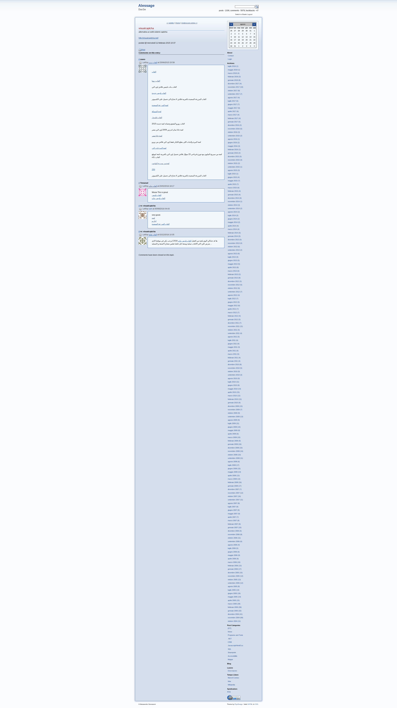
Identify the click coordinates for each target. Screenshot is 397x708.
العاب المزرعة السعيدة (161, 224)
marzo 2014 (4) (233, 229)
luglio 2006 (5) (233, 548)
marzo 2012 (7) (233, 312)
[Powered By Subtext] (233, 699)
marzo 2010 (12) (234, 396)
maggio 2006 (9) (234, 555)
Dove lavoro (232, 671)
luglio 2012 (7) (233, 298)
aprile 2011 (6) (233, 351)
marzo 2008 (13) (234, 479)
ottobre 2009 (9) (234, 413)
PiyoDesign (239, 704)
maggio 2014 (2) (234, 222)
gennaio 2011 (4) (234, 361)
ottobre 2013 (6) (234, 247)
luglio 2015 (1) (233, 174)
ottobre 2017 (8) (234, 91)
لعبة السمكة (156, 111)
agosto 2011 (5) (234, 337)
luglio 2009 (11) (233, 423)
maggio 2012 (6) (234, 305)
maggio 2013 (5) (234, 264)
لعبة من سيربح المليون (160, 163)
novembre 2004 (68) (235, 618)
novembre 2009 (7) (235, 410)
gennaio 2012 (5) (234, 319)
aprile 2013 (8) (233, 267)
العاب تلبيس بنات (158, 198)
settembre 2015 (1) (235, 167)
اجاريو (154, 221)
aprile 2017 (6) (233, 111)
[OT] (229, 628)
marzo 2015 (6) (233, 188)
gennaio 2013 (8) (234, 278)
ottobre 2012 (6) (234, 288)
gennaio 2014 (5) (234, 236)
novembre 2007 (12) (235, 493)
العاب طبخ (153, 235)
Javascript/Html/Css (235, 645)
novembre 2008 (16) (235, 451)
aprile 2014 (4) (233, 226)
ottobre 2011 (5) (234, 330)
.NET (230, 639)
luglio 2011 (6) (233, 340)
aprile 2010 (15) (234, 392)
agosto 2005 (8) (234, 586)
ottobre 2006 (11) (234, 538)
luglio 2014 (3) (233, 215)
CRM (230, 642)
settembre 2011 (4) (235, 333)
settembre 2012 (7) (235, 292)
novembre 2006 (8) (235, 534)
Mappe (230, 659)
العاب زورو (153, 62)
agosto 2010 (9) (234, 378)
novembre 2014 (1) (235, 201)
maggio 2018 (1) (234, 70)
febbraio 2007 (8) (234, 524)
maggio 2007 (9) (234, 514)
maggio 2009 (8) (234, 430)
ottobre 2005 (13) (234, 580)
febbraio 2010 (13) (235, 399)
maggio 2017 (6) (234, 108)
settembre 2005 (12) (235, 583)
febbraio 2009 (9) (234, 441)
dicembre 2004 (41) (235, 614)
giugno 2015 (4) (234, 177)
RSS (229, 692)
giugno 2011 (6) (233, 344)
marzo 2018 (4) (233, 73)
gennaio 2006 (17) (234, 569)
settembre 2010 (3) (235, 375)
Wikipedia (231, 685)
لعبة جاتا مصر (157, 136)
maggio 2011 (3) (234, 347)
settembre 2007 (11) (235, 500)
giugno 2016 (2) (234, 142)
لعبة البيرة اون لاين (159, 148)
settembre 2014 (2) (235, 208)
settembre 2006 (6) (235, 541)
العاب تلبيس (156, 195)
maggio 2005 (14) (234, 597)
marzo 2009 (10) (234, 437)
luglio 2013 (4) (233, 257)
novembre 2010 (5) (235, 368)
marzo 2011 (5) (233, 354)
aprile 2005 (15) (234, 600)
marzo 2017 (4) (233, 115)
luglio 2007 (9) (233, 507)
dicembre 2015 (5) (235, 156)
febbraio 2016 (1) (234, 149)
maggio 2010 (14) (234, 389)
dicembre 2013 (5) (235, 240)
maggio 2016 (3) (234, 146)
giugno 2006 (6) (234, 552)
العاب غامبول (157, 117)
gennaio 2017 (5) (234, 122)
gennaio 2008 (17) (234, 486)
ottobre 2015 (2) (234, 163)
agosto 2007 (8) (234, 503)
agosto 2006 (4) (234, 545)
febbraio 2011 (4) (234, 358)
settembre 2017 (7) (235, 94)
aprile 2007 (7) (233, 517)
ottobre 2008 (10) (234, 455)
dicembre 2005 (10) (235, 573)
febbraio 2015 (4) (234, 191)
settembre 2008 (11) (235, 458)
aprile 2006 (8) (233, 559)
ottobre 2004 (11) (234, 621)
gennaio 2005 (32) (234, 611)
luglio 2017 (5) (233, 101)
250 (153, 169)
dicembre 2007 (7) (235, 489)
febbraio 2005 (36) (235, 607)
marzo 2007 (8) (233, 520)
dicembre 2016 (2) (235, 125)
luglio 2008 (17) (233, 465)
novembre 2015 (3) (235, 160)
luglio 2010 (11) (233, 382)
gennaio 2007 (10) (234, 527)
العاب (154, 72)
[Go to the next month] (254, 22)
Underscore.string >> (189, 23)
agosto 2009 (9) (234, 420)
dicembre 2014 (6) (235, 198)
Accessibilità (232, 656)
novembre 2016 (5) (235, 129)
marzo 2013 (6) (233, 271)
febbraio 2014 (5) (234, 233)
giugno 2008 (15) (234, 468)
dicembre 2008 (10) (235, 448)
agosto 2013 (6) (234, 254)
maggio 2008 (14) (234, 472)
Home (178, 23)
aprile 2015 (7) (233, 184)
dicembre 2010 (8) (235, 364)
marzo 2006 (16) (234, 562)
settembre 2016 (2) (235, 136)
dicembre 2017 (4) (235, 84)
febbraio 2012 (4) (234, 316)
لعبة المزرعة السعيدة (160, 105)
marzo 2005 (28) (234, 604)
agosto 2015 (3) (234, 170)
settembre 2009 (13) (235, 417)
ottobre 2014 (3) (234, 205)
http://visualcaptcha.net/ (148, 38)
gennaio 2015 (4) (234, 195)
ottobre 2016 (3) (234, 132)
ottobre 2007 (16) (234, 496)
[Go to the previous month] (231, 22)
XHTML (250, 704)
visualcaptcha (146, 28)
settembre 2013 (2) (235, 250)
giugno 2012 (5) (234, 302)
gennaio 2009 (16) (234, 444)
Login (230, 59)
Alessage (146, 5)
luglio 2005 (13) (233, 590)
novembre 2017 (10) (235, 87)
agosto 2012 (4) (234, 295)
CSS (256, 704)
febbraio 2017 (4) (234, 118)
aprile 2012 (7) (233, 309)
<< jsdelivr (170, 23)
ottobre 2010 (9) (234, 371)
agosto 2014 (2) (234, 212)
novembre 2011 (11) (235, 326)
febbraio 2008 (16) (235, 482)
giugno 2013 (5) (234, 260)
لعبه (153, 218)
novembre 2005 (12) (235, 576)
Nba (229, 681)
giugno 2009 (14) (234, 427)
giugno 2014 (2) (234, 219)
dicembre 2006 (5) (235, 531)
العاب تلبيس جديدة (159, 93)
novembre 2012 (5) (235, 285)
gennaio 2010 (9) (234, 403)
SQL (229, 649)
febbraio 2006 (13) (235, 566)
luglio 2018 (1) (233, 66)
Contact (231, 56)
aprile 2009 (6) (233, 434)
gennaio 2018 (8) (234, 80)
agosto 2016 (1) (234, 139)
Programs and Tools (235, 635)
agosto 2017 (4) (234, 97)
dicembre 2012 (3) (235, 281)
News (230, 632)
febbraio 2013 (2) (234, 274)
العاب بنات (153, 186)
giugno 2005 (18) (234, 593)
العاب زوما (156, 81)
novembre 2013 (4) (235, 243)
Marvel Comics (233, 678)
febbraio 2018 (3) (234, 77)
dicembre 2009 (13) (235, 406)
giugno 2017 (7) (234, 104)
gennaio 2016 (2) (234, 153)
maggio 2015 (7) (234, 181)
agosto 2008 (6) (234, 461)
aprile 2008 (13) (234, 475)
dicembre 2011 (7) (234, 323)
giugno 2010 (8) (234, 385)
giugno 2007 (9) (234, 510)
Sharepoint (232, 652)
